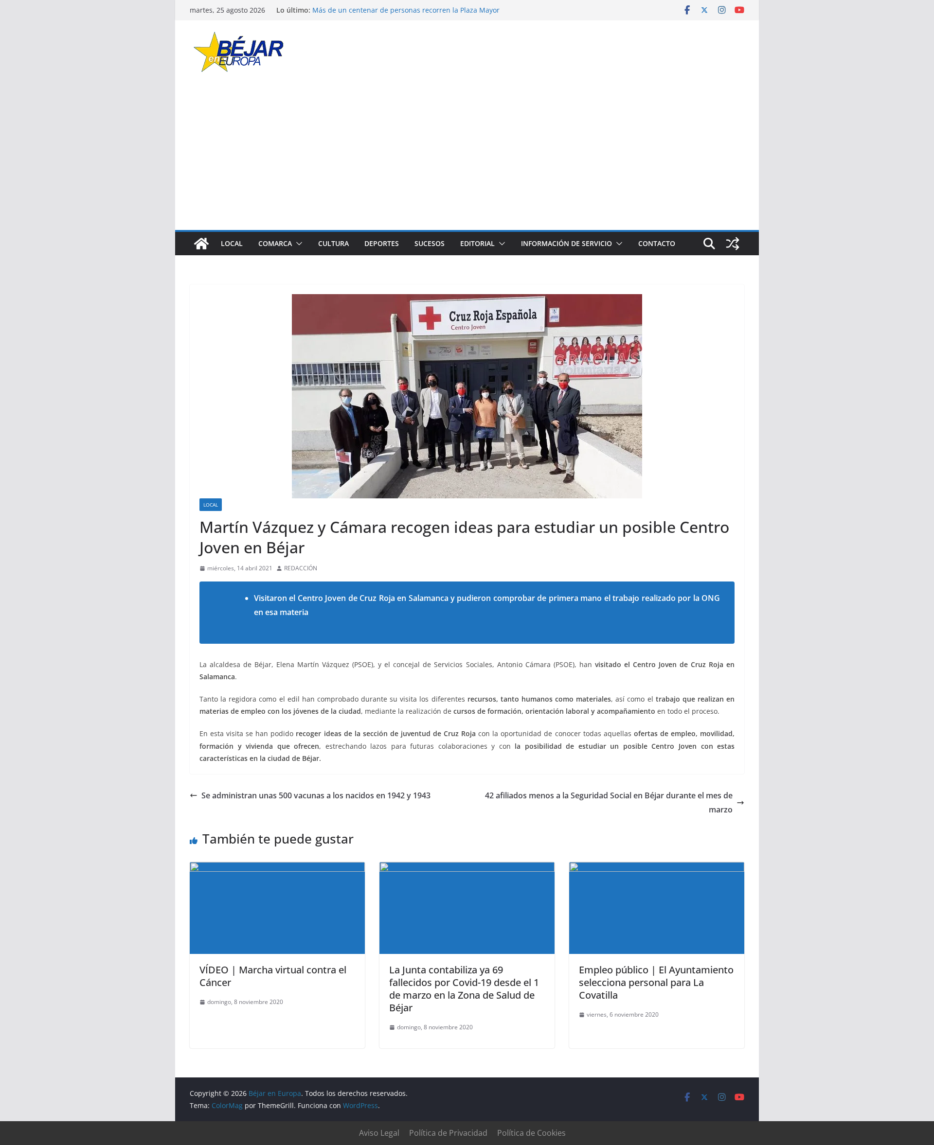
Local (232, 243)
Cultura (333, 243)
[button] (297, 243)
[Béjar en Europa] (201, 243)
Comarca (275, 243)
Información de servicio (566, 243)
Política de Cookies (531, 1132)
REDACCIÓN (300, 568)
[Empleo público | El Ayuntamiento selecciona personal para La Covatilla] (656, 868)
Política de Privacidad (448, 1132)
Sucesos (429, 243)
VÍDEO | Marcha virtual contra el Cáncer (272, 976)
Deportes (381, 243)
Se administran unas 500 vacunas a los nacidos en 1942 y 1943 (316, 795)
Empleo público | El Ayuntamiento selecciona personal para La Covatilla (656, 982)
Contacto (656, 243)
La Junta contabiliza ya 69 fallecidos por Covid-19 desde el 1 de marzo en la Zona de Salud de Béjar (464, 988)
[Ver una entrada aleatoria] (732, 243)
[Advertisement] (467, 157)
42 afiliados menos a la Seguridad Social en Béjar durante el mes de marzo (609, 802)
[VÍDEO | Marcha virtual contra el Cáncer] (277, 868)
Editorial (477, 243)
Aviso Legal (379, 1132)
